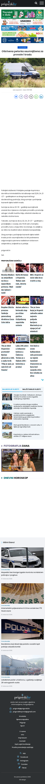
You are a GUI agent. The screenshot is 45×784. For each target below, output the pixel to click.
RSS (24, 753)
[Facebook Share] (21, 97)
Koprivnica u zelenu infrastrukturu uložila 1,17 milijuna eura (26, 435)
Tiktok (24, 768)
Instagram (24, 761)
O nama (22, 731)
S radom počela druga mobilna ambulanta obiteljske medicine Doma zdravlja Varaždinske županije (28, 406)
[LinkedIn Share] (41, 97)
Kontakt (22, 741)
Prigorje (22, 723)
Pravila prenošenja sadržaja (22, 747)
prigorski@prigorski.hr (21, 709)
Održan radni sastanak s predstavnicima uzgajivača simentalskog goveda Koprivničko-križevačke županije (27, 416)
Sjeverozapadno (22, 719)
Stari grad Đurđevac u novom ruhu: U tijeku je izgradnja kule (28, 426)
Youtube (24, 764)
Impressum (22, 738)
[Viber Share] (26, 97)
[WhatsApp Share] (36, 97)
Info (22, 735)
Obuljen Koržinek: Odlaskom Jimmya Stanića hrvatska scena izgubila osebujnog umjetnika (27, 397)
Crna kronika (22, 47)
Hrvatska (22, 716)
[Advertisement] (22, 121)
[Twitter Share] (31, 97)
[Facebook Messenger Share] (16, 97)
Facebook (24, 757)
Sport (22, 726)
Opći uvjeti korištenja (22, 744)
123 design (22, 780)
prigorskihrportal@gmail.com (24, 712)
